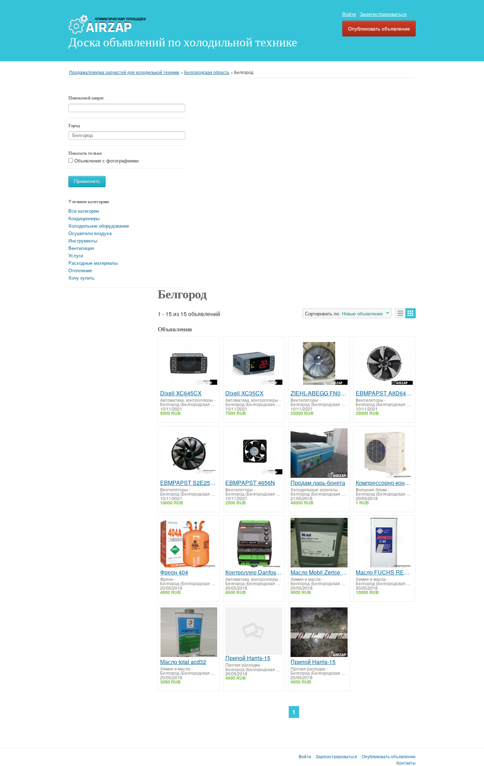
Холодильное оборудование (98, 225)
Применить (87, 181)
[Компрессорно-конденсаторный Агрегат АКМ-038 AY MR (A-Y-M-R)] (384, 454)
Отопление (80, 270)
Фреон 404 (174, 572)
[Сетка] (410, 313)
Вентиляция (81, 248)
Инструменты (82, 240)
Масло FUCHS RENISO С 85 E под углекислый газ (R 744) (384, 572)
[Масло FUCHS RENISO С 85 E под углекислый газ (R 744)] (384, 543)
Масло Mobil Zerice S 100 (319, 572)
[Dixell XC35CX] (253, 364)
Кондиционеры (84, 218)
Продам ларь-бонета (318, 483)
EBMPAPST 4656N (250, 483)
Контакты (406, 763)
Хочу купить (81, 277)
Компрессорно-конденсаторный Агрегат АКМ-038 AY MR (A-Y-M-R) (384, 483)
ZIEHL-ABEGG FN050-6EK (319, 393)
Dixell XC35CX (244, 393)
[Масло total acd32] (188, 633)
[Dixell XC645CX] (188, 364)
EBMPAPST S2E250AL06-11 (188, 483)
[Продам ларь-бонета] (319, 454)
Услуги (75, 255)
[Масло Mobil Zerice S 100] (319, 543)
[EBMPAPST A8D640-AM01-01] (384, 364)
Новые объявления (362, 313)
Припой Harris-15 (247, 658)
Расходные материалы (93, 262)
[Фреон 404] (188, 543)
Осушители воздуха (90, 233)
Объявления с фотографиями (106, 161)
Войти (349, 13)
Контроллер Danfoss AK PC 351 (253, 572)
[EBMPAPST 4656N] (253, 454)
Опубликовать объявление (379, 28)
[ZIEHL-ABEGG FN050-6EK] (319, 364)
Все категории (83, 210)
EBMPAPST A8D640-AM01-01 (384, 393)
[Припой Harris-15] (253, 631)
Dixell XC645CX (181, 393)
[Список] (400, 313)
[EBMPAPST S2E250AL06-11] (188, 454)
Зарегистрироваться (383, 13)
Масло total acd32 (183, 662)
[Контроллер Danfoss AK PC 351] (253, 543)
